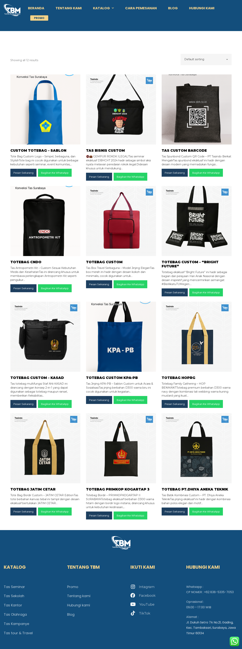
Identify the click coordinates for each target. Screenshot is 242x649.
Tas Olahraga (15, 614)
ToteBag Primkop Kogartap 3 (118, 489)
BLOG (173, 8)
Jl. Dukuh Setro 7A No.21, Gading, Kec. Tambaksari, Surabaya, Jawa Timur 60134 (211, 628)
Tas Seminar (14, 586)
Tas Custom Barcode (184, 150)
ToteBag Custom (104, 262)
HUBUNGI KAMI (201, 8)
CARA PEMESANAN (141, 8)
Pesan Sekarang (23, 172)
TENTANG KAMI (69, 8)
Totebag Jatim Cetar (33, 489)
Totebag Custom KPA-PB (112, 378)
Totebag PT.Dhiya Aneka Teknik (195, 489)
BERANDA (36, 8)
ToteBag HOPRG (178, 378)
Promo (72, 586)
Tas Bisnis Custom (105, 150)
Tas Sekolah (14, 596)
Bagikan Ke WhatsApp (55, 172)
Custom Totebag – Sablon (38, 150)
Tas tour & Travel (18, 633)
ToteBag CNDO (25, 262)
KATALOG (101, 8)
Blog (70, 614)
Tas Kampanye (16, 623)
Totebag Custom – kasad (37, 378)
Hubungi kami (78, 605)
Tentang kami (78, 596)
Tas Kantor (13, 605)
